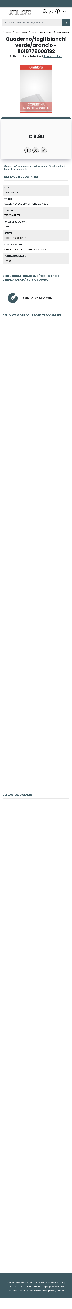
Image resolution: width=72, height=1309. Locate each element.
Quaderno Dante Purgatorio (36, 367)
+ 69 (6, 260)
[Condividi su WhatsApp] (44, 150)
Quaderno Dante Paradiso (36, 445)
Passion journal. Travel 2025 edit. (36, 847)
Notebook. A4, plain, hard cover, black (36, 1079)
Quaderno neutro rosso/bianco (36, 755)
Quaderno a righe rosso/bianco (36, 677)
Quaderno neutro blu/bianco (36, 600)
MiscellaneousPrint (16, 238)
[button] (66, 11)
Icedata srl (43, 1290)
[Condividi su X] (35, 150)
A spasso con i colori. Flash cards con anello (36, 1234)
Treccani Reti (12, 215)
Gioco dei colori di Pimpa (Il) (35, 924)
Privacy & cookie (56, 1290)
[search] (66, 22)
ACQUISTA (37, 391)
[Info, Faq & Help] (57, 12)
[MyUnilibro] (51, 12)
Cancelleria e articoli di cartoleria (25, 249)
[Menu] (5, 12)
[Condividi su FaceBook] (27, 150)
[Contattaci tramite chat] (45, 12)
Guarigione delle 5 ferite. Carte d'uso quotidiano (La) (36, 1002)
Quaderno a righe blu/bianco (36, 522)
